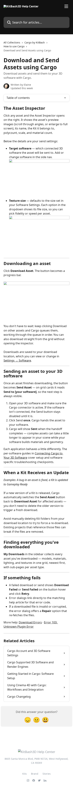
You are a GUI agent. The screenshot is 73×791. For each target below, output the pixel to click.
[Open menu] (66, 6)
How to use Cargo (14, 46)
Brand (34, 773)
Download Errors (30, 622)
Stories (47, 773)
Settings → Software (17, 360)
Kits (24, 773)
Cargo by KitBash (34, 42)
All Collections (12, 42)
